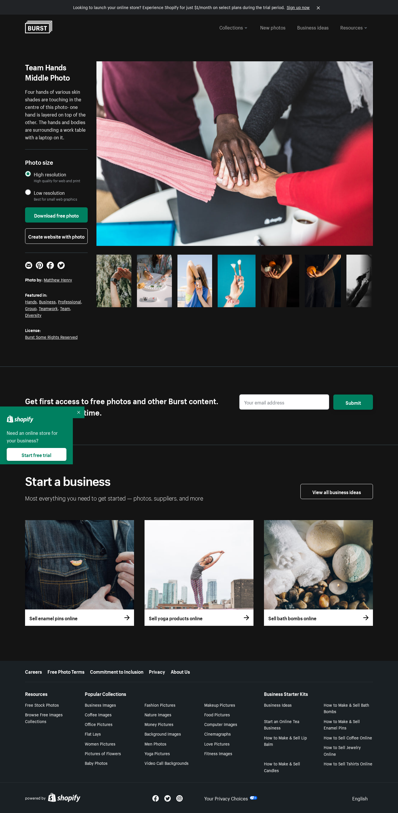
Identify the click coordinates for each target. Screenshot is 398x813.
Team (65, 308)
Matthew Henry (58, 279)
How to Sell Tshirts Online (348, 763)
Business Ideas (278, 704)
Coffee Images (98, 714)
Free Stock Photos (42, 704)
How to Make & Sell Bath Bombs (346, 708)
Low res (115, 301)
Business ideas (313, 27)
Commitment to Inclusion (116, 671)
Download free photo (56, 215)
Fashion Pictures (160, 704)
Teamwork (48, 308)
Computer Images (220, 724)
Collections (231, 27)
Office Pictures (98, 724)
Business (47, 301)
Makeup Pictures (219, 704)
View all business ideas (336, 491)
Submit (353, 402)
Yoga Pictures (157, 753)
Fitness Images (218, 753)
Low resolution (49, 192)
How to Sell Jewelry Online (342, 750)
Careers (33, 671)
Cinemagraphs (217, 733)
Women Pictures (100, 743)
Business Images (100, 704)
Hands (31, 301)
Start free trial (36, 454)
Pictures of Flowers (103, 753)
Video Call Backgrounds (167, 763)
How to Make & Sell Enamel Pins (342, 724)
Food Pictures (217, 714)
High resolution (50, 174)
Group (30, 308)
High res (217, 301)
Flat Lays (93, 733)
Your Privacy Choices (226, 798)
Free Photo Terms (65, 671)
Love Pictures (217, 743)
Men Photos (155, 743)
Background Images (163, 733)
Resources (351, 27)
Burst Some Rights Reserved (51, 336)
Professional (69, 301)
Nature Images (158, 714)
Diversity (33, 315)
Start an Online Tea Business (281, 724)
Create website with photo (56, 236)
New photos (273, 27)
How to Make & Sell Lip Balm (285, 740)
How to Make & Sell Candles (282, 766)
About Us (180, 671)
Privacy (157, 671)
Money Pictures (159, 724)
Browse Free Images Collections (44, 717)
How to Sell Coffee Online (348, 737)
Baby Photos (96, 763)
